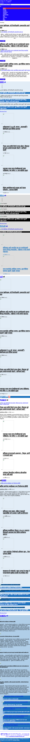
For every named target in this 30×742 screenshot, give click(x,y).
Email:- (15, 736)
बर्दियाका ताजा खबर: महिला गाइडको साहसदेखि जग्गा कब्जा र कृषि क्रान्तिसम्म (15, 512)
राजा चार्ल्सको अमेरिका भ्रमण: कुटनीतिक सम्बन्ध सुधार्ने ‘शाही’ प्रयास (15, 270)
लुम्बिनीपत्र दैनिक (3, 412)
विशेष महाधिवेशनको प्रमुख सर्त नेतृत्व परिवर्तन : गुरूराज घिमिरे (14, 189)
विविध (4, 20)
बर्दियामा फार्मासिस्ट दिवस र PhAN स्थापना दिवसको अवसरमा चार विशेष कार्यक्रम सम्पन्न (16, 532)
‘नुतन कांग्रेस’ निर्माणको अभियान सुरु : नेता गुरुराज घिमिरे (9, 636)
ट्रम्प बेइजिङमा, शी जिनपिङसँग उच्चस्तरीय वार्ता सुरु (11, 232)
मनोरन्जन (5, 17)
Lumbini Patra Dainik (14, 738)
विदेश (4, 16)
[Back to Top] (0, 741)
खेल (4, 18)
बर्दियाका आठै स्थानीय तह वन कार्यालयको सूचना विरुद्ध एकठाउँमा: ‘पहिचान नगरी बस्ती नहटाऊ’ (14, 45)
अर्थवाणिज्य (5, 12)
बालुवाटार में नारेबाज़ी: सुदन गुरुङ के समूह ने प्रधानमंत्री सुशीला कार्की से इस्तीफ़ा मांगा (16, 572)
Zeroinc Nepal (16, 740)
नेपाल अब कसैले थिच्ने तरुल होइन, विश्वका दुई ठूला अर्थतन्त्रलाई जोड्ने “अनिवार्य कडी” (16, 148)
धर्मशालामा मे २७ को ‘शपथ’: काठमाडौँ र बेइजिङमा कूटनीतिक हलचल (15, 128)
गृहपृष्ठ (4, 8)
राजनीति (4, 11)
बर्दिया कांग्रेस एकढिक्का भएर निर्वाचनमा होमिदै (14, 486)
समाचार (4, 9)
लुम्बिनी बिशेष (5, 14)
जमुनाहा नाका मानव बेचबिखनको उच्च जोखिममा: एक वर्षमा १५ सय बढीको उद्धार (15, 169)
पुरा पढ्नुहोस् (3, 40)
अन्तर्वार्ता (5, 13)
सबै (5, 82)
